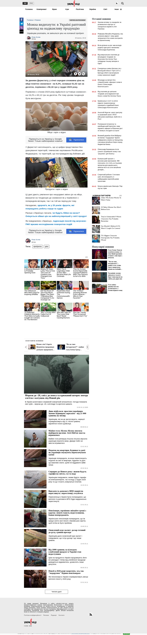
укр (25, 3)
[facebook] (22, 20)
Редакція (54, 615)
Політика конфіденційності (32, 615)
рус (31, 3)
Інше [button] (117, 9)
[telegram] (22, 24)
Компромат (42, 9)
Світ (105, 9)
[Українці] (73, 3)
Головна (29, 9)
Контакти (61, 615)
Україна (92, 9)
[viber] (22, 28)
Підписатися (79, 140)
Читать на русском (77, 20)
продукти (37, 246)
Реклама (46, 615)
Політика (80, 9)
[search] (122, 3)
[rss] (116, 3)
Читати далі (57, 592)
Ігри (67, 9)
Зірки (54, 9)
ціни (46, 246)
